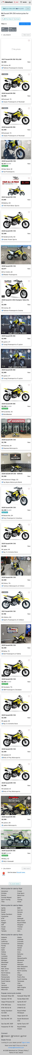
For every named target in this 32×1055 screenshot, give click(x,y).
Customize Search (25, 24)
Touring (19, 899)
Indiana (3, 952)
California (4, 941)
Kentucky (20, 954)
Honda (19, 914)
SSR (2, 925)
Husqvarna (4, 916)
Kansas (3, 954)
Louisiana (4, 956)
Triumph (20, 927)
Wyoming (20, 989)
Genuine (20, 912)
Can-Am (20, 910)
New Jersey (5, 968)
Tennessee (20, 981)
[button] (3, 149)
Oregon (19, 975)
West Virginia (21, 987)
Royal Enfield (21, 922)
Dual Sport (20, 893)
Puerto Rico (21, 977)
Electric (3, 895)
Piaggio (3, 922)
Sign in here (26, 1042)
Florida (3, 946)
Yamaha (3, 931)
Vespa (3, 929)
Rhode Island (5, 979)
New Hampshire (22, 966)
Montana (4, 964)
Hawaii (19, 948)
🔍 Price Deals (7, 19)
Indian (19, 916)
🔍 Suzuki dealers (15, 883)
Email (24, 1036)
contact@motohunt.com (16, 1047)
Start (28, 8)
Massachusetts (22, 958)
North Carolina (22, 971)
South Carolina (22, 979)
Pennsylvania (5, 977)
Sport (19, 897)
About (21, 1052)
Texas (3, 983)
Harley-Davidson (6, 914)
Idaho (3, 950)
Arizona (3, 939)
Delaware (20, 943)
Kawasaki (20, 918)
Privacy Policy (23, 1050)
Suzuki (3, 927)
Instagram (7, 1036)
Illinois (19, 950)
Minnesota (20, 960)
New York (4, 971)
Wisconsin (4, 989)
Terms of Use (13, 1052)
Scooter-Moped (6, 897)
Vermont (4, 985)
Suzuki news (21, 872)
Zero (18, 931)
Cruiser (19, 891)
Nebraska (20, 964)
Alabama (4, 937)
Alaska (19, 937)
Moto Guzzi (21, 920)
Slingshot (20, 925)
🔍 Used (17, 19)
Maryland (4, 958)
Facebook (16, 1036)
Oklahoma (4, 975)
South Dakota (5, 981)
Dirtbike (3, 893)
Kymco (3, 920)
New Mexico (21, 968)
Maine (19, 956)
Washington (5, 987)
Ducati (3, 912)
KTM (2, 918)
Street (19, 901)
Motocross (20, 895)
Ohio (18, 973)
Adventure (4, 891)
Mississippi (4, 962)
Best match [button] (26, 34)
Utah (18, 983)
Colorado (20, 941)
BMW (19, 908)
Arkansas (20, 939)
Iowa (18, 952)
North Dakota (5, 973)
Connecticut (5, 943)
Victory (19, 929)
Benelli (3, 910)
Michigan (4, 960)
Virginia (19, 985)
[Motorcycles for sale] (14, 2)
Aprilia (3, 908)
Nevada (3, 966)
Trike (2, 901)
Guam (3, 948)
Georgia (19, 946)
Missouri (20, 962)
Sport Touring (5, 899)
